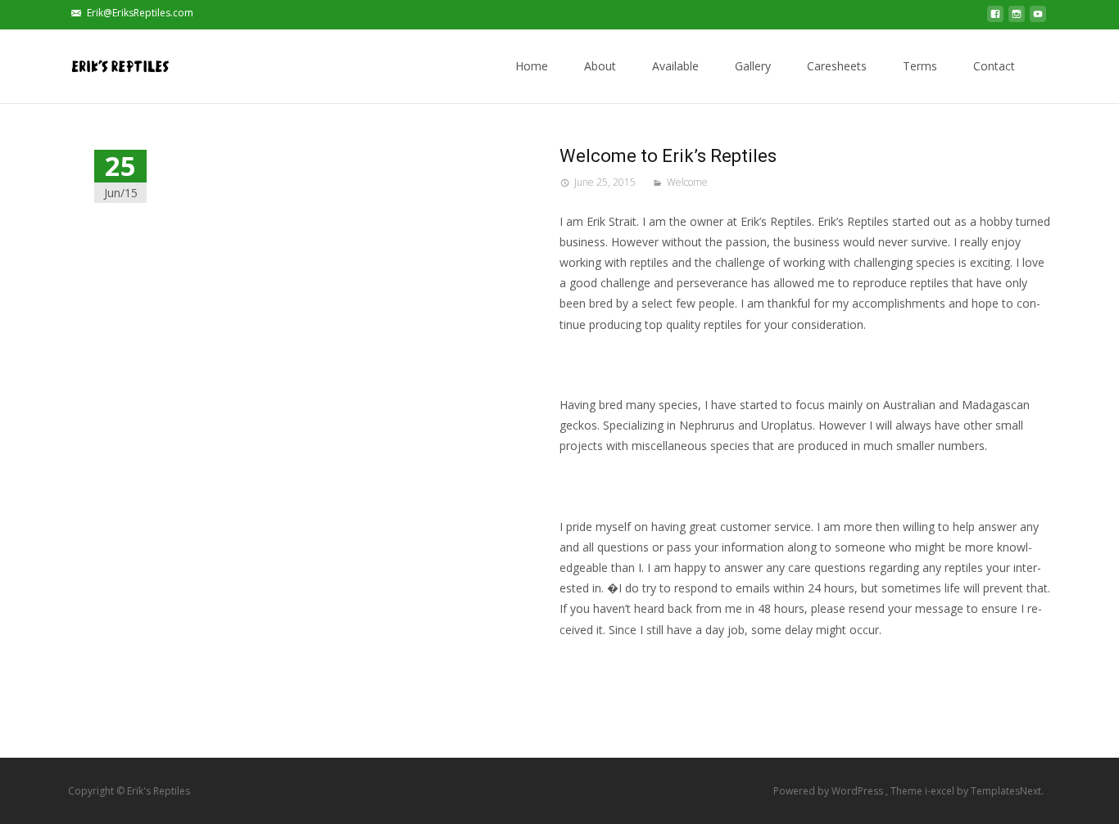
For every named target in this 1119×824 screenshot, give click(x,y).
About (600, 66)
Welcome (687, 182)
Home (531, 66)
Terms (920, 66)
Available (675, 66)
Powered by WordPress (829, 791)
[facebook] (995, 18)
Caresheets (837, 66)
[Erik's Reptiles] (107, 62)
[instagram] (1016, 18)
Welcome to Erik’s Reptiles (668, 156)
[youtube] (1038, 18)
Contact (994, 66)
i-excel (941, 791)
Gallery (753, 66)
